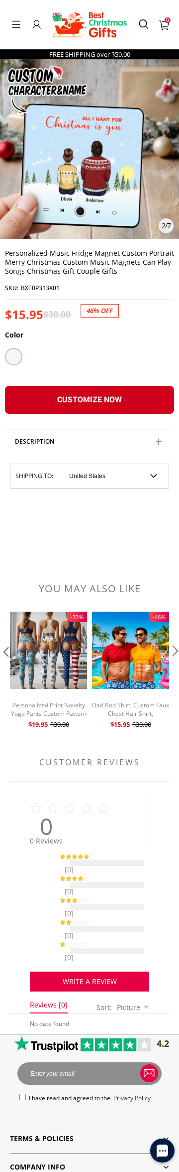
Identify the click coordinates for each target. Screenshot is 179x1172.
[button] (16, 24)
